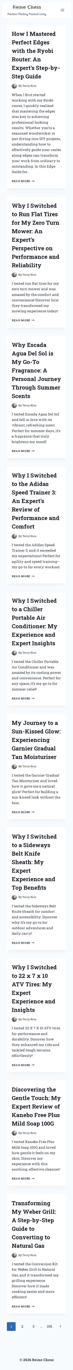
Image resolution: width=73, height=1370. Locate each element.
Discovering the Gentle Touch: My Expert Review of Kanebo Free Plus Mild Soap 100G (36, 1106)
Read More (23, 181)
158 (49, 1326)
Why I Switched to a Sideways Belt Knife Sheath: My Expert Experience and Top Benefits (34, 862)
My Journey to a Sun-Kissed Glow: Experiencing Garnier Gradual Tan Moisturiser (36, 740)
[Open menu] (62, 10)
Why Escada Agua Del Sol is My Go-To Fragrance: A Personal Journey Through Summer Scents (36, 370)
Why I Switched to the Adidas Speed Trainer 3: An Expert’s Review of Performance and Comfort (35, 501)
